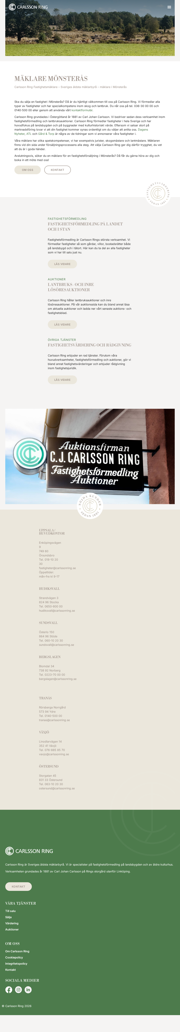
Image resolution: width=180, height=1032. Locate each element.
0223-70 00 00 (55, 674)
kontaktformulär (82, 110)
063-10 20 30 (54, 784)
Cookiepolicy (14, 957)
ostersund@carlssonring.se (57, 788)
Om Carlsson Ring (17, 951)
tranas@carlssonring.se (54, 720)
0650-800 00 (54, 606)
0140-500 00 (53, 716)
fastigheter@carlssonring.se (57, 568)
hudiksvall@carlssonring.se (57, 610)
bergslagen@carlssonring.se (57, 679)
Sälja (8, 917)
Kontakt (10, 969)
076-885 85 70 (55, 750)
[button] (169, 7)
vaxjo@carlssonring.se (54, 754)
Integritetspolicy (16, 963)
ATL (28, 133)
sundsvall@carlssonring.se (56, 644)
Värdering (11, 923)
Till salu (10, 911)
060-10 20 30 (54, 640)
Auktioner (12, 929)
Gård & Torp (46, 133)
